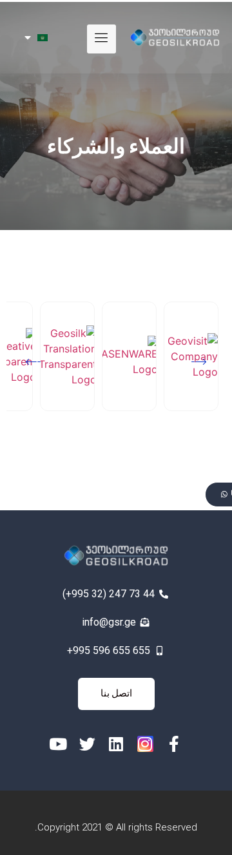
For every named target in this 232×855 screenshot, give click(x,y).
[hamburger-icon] (101, 38)
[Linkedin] (116, 744)
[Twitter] (87, 744)
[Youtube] (58, 744)
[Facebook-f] (174, 744)
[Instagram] (145, 744)
